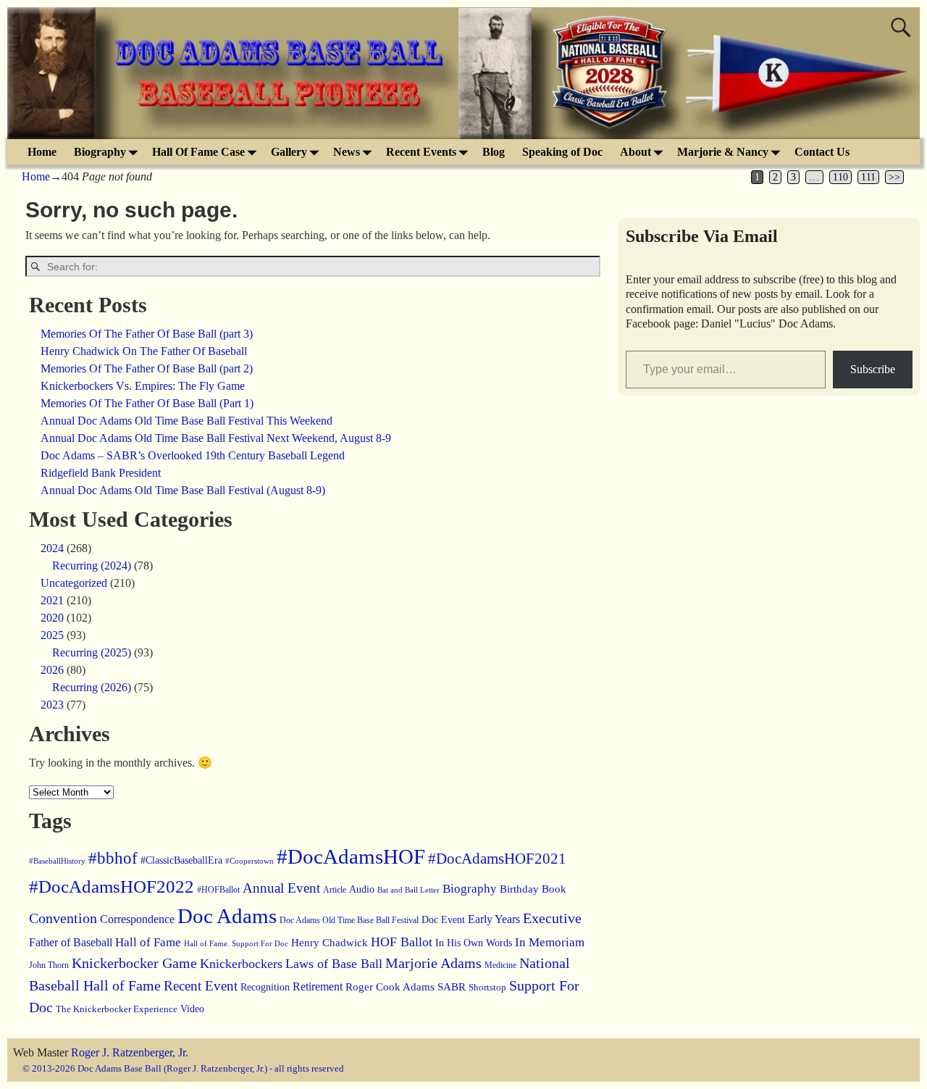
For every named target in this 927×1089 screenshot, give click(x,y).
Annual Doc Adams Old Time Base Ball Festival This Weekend (186, 420)
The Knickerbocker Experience (116, 1009)
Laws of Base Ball (333, 963)
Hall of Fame (148, 942)
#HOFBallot (218, 890)
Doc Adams (227, 915)
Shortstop (487, 987)
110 (840, 177)
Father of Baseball (70, 942)
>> (894, 177)
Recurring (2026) (91, 687)
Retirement (318, 986)
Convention (63, 918)
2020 (52, 618)
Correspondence (137, 919)
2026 (52, 670)
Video (192, 1008)
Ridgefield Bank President (101, 473)
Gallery (289, 152)
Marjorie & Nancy (722, 152)
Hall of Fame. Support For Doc (236, 944)
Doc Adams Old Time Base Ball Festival (349, 920)
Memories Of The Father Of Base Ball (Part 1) (147, 403)
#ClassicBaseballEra (181, 860)
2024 (52, 548)
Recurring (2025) (91, 652)
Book (554, 889)
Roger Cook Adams (390, 987)
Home (42, 152)
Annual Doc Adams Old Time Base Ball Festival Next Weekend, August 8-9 (216, 438)
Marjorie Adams (433, 963)
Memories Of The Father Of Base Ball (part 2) (147, 368)
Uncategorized (74, 583)
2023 (52, 704)
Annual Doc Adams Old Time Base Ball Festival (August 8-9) (183, 490)
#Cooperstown (249, 860)
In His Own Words (473, 943)
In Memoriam (549, 942)
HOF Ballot (401, 942)
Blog (493, 152)
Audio (361, 889)
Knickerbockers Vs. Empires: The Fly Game (143, 386)
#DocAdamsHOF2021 (497, 858)
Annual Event (281, 888)
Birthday (519, 889)
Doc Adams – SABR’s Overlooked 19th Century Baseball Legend (193, 455)
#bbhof (113, 857)
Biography (100, 152)
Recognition (265, 987)
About (635, 152)
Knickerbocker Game (134, 963)
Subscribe (872, 369)
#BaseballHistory (57, 860)
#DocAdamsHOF (351, 856)
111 (868, 177)
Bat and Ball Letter (408, 890)
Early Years (494, 919)
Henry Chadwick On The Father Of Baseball (144, 351)
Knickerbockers (241, 963)
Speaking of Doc (562, 152)
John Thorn (49, 965)
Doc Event (443, 919)
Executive (552, 918)
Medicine (500, 965)
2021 (52, 600)
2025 (52, 635)
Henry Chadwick (329, 942)
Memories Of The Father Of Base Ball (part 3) (147, 333)
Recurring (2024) (91, 565)
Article (334, 890)
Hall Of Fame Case (198, 152)
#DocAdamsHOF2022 (111, 886)
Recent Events (421, 152)
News (346, 152)
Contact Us (822, 152)
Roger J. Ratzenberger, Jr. (129, 1052)
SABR (451, 987)
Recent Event (201, 985)
